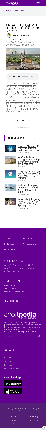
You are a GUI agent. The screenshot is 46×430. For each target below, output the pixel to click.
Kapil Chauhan (21, 35)
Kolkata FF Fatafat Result (13, 285)
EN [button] (39, 2)
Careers (7, 357)
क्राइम (20, 265)
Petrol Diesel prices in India (15, 291)
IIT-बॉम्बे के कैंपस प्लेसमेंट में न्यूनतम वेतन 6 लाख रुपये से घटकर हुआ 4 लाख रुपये (29, 161)
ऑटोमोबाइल (31, 268)
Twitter (29, 238)
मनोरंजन (22, 268)
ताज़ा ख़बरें (7, 265)
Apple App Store (29, 331)
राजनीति (27, 265)
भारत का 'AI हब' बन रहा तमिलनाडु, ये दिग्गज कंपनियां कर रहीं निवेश (29, 148)
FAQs (13, 420)
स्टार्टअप (7, 271)
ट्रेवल (13, 271)
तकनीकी (7, 268)
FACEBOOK (11, 238)
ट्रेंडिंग (14, 265)
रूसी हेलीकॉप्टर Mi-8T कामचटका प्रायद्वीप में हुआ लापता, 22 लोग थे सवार (28, 188)
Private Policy (32, 420)
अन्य (18, 271)
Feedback (8, 365)
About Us (8, 354)
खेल (33, 265)
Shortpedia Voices (12, 368)
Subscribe (8, 361)
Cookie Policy (32, 416)
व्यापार (14, 268)
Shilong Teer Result (12, 288)
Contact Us (14, 416)
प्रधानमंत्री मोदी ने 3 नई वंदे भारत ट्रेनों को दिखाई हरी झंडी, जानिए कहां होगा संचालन (29, 202)
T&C (13, 424)
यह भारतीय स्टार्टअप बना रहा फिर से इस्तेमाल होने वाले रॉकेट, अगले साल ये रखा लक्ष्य (29, 175)
